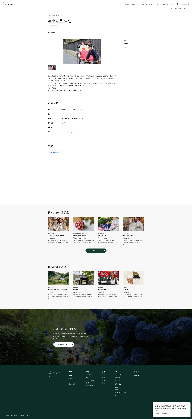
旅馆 (103, 377)
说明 (125, 40)
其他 (103, 383)
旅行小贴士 (165, 4)
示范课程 (127, 4)
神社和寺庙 (89, 375)
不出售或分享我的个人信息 (161, 413)
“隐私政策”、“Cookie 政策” (173, 407)
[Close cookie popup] (188, 404)
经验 (157, 4)
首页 (172, 8)
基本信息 (126, 44)
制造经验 (117, 377)
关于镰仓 (134, 4)
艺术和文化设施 (90, 380)
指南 (116, 395)
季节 (69, 381)
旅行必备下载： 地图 (120, 392)
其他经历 (117, 380)
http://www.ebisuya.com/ (69, 132)
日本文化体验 (118, 375)
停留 (150, 4)
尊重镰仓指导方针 (72, 384)
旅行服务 (117, 390)
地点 (125, 47)
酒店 (103, 375)
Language (185, 4)
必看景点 (142, 4)
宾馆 (103, 380)
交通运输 (117, 387)
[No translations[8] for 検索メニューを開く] (177, 4)
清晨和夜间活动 (90, 385)
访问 (173, 4)
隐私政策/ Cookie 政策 (11, 415)
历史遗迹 (88, 383)
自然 (87, 377)
